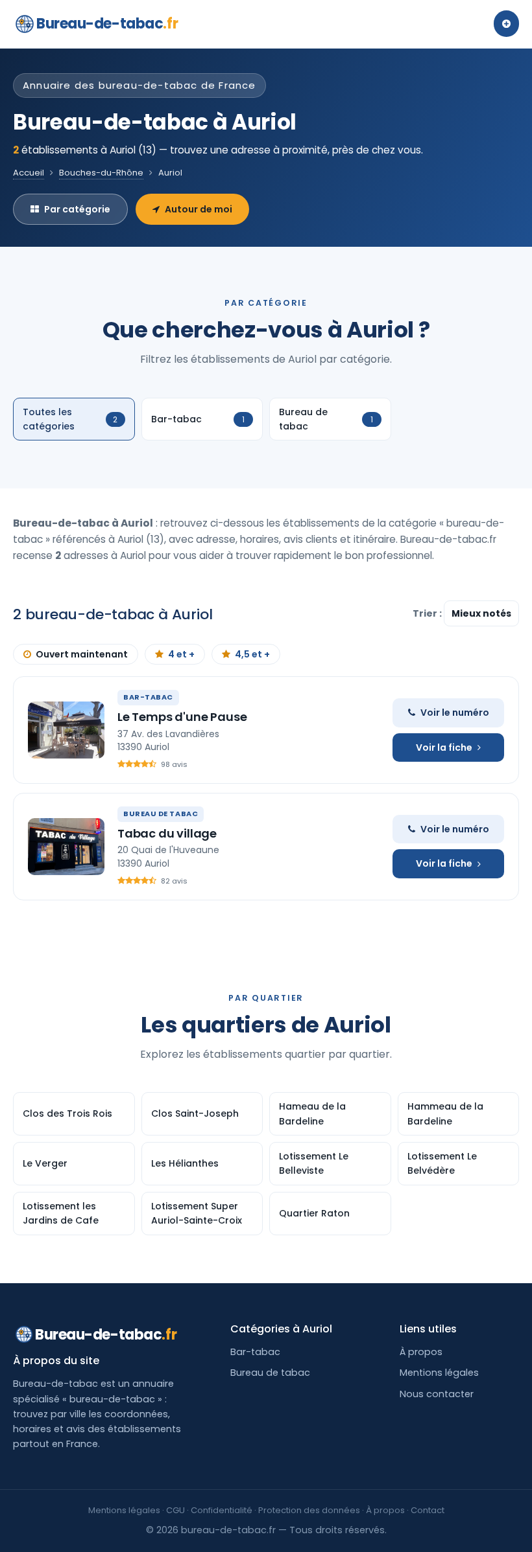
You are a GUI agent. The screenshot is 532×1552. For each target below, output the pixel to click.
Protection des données (309, 1510)
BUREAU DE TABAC (160, 813)
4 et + (181, 654)
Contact (427, 1510)
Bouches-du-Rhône (101, 172)
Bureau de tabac (270, 1372)
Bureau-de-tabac (107, 24)
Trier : (428, 613)
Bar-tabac (255, 1351)
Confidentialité (221, 1510)
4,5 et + (252, 654)
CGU (175, 1510)
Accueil (28, 172)
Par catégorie (77, 209)
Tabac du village (167, 833)
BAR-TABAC (148, 697)
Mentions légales (439, 1372)
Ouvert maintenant (82, 654)
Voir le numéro (454, 712)
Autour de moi (198, 209)
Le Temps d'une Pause (182, 717)
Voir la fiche (444, 747)
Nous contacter (437, 1393)
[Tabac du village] (66, 846)
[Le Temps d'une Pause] (66, 730)
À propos (421, 1351)
